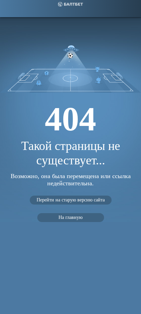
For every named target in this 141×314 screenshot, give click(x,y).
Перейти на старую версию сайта (71, 199)
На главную (70, 217)
